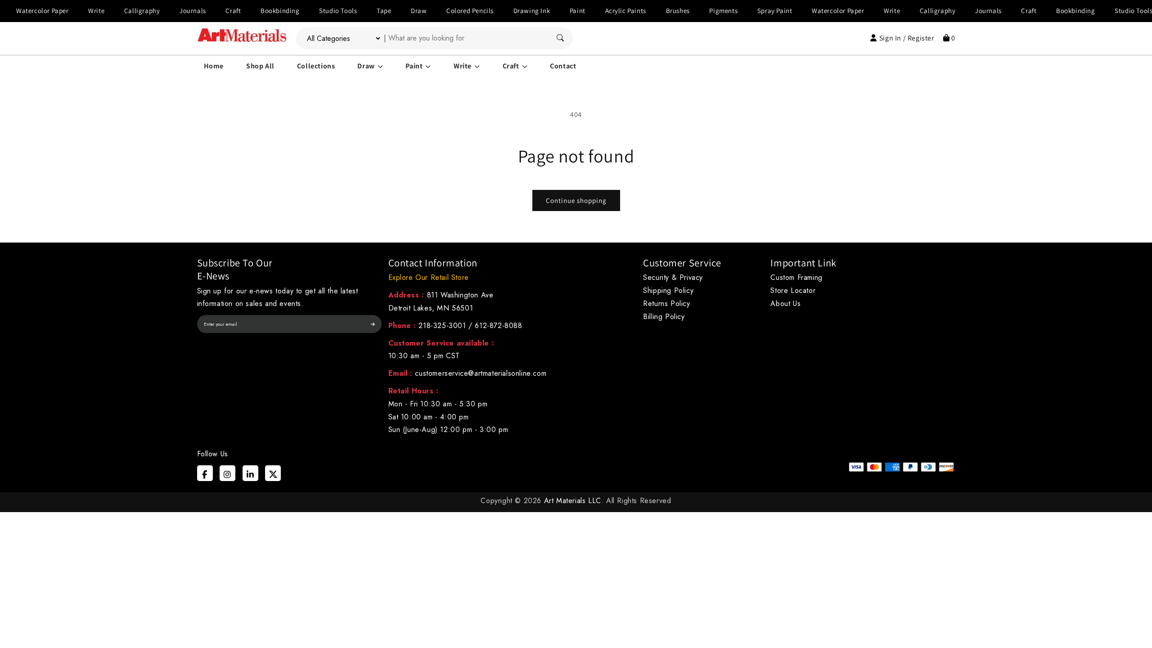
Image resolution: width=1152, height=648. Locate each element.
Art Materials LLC (572, 500)
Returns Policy (666, 303)
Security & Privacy (673, 277)
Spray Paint (756, 10)
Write (78, 10)
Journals (175, 10)
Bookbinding (262, 10)
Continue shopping (576, 200)
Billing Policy (663, 316)
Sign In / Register (906, 38)
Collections (316, 66)
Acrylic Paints (607, 10)
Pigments (705, 10)
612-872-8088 (498, 325)
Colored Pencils (452, 10)
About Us (785, 303)
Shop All (260, 66)
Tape (366, 10)
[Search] (560, 38)
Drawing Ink (513, 10)
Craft (215, 10)
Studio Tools (320, 10)
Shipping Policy (668, 290)
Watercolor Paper (820, 10)
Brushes (659, 10)
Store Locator (792, 290)
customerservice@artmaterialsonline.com (480, 373)
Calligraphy (124, 10)
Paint (559, 10)
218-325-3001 (442, 325)
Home (214, 66)
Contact (563, 66)
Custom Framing (796, 277)
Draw (401, 10)
